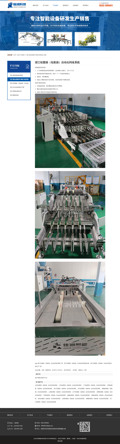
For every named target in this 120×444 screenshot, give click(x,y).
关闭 (75, 370)
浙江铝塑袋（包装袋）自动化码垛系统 (65, 388)
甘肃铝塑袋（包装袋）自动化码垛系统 (73, 398)
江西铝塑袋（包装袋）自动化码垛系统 (54, 395)
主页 (14, 55)
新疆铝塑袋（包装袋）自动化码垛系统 (97, 398)
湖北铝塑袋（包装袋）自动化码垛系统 (49, 398)
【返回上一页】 (82, 370)
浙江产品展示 (21, 55)
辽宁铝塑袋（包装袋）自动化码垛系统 (84, 392)
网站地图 (60, 441)
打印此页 (67, 370)
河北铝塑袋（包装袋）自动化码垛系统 (89, 388)
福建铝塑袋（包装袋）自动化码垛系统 (78, 395)
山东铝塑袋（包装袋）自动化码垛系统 (46, 385)
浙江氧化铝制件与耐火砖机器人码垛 (36, 55)
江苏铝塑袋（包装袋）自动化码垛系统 (70, 385)
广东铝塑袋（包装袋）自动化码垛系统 (94, 385)
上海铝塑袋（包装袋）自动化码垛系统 (59, 392)
